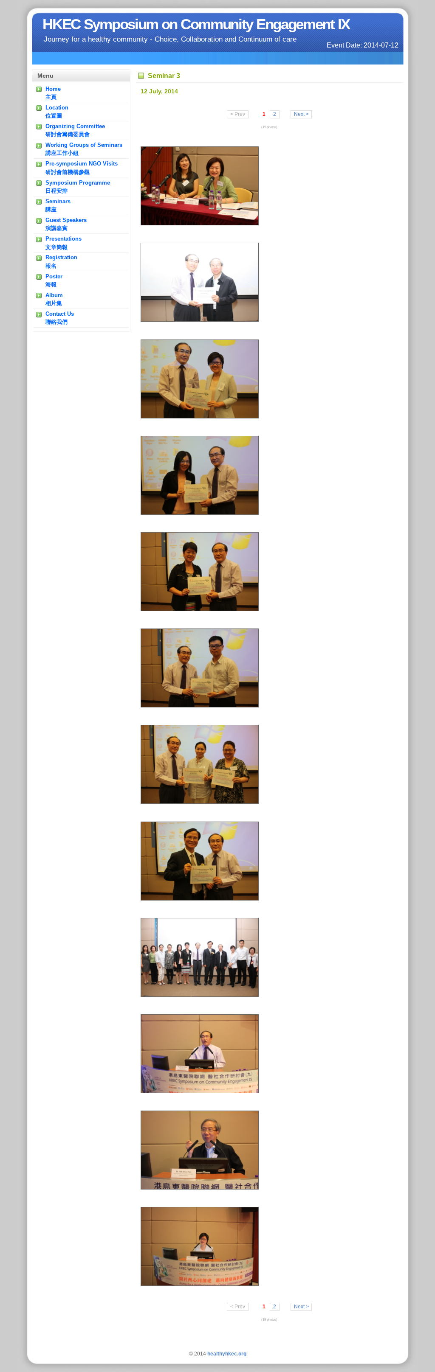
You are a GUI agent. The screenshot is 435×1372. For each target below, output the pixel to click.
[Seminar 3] (200, 223)
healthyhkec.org (226, 1354)
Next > (301, 114)
